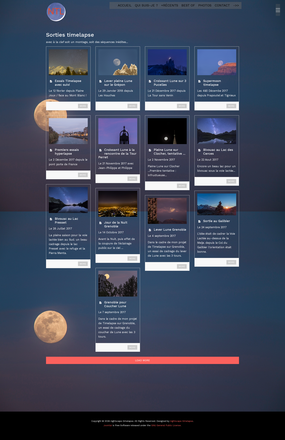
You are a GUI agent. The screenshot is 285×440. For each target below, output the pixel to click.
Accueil (125, 5)
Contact (222, 5)
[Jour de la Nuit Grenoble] (117, 204)
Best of (188, 5)
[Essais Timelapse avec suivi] (68, 62)
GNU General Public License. (166, 425)
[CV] (56, 12)
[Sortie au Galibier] (216, 204)
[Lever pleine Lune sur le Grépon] (117, 62)
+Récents (169, 5)
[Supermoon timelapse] (216, 62)
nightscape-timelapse (181, 421)
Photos (204, 5)
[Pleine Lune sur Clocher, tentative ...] (167, 131)
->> (236, 5)
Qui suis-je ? (146, 5)
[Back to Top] (277, 413)
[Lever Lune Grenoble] (167, 211)
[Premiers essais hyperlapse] (68, 131)
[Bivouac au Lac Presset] (68, 200)
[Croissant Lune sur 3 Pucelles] (167, 62)
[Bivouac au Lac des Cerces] (216, 131)
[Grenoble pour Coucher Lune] (117, 284)
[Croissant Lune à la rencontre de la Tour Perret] (117, 131)
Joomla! (108, 425)
